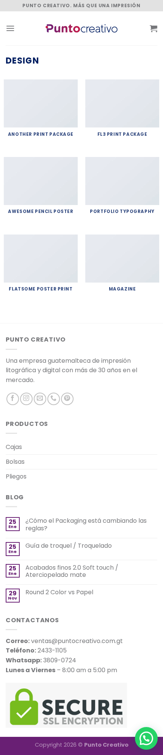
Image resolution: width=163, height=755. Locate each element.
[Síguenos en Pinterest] (67, 399)
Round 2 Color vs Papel (59, 592)
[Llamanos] (53, 399)
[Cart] (153, 28)
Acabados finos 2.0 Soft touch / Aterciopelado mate (71, 571)
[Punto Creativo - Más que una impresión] (81, 28)
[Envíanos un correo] (40, 399)
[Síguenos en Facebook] (12, 399)
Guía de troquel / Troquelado (68, 545)
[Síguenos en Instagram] (26, 399)
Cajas (14, 447)
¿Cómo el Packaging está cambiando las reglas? (86, 524)
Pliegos (16, 476)
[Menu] (10, 28)
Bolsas (15, 461)
